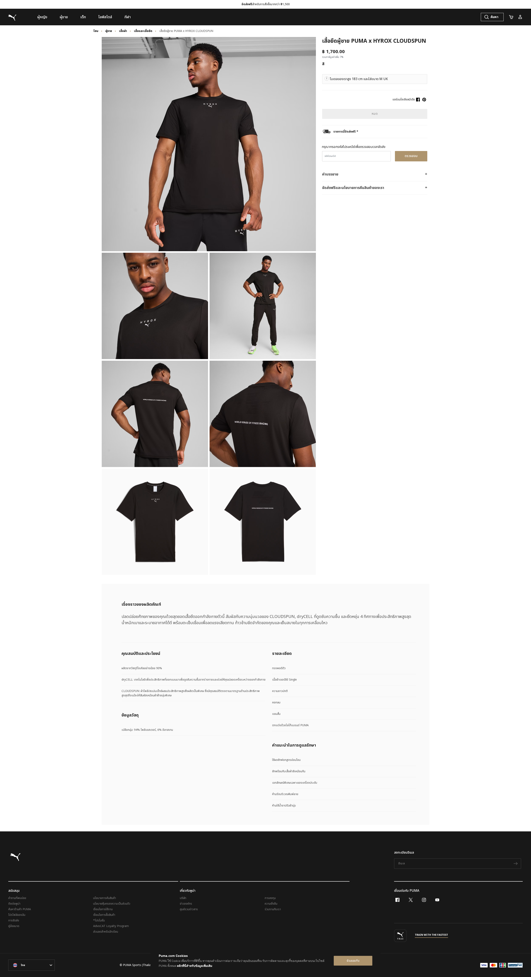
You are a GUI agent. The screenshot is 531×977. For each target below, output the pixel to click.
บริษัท (183, 898)
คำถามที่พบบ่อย (17, 898)
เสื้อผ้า (123, 31)
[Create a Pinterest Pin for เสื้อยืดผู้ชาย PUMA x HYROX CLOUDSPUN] (424, 99)
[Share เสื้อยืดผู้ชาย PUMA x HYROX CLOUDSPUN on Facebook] (418, 99)
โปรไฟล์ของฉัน (16, 915)
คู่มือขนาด (13, 926)
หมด (375, 113)
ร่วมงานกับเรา (273, 909)
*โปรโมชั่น (99, 920)
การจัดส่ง (13, 920)
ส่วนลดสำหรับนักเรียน (105, 931)
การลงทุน (270, 898)
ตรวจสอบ (411, 156)
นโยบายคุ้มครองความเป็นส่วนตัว (111, 903)
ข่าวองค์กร (186, 903)
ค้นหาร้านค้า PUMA (19, 909)
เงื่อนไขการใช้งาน (103, 909)
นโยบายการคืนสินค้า (104, 898)
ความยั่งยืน (271, 903)
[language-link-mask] (32, 965)
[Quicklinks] (520, 17)
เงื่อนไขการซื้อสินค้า (104, 915)
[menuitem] (42, 17)
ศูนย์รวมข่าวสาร (189, 909)
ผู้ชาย (108, 31)
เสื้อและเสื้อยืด (143, 31)
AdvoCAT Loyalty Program (111, 926)
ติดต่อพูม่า (14, 903)
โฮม (95, 31)
